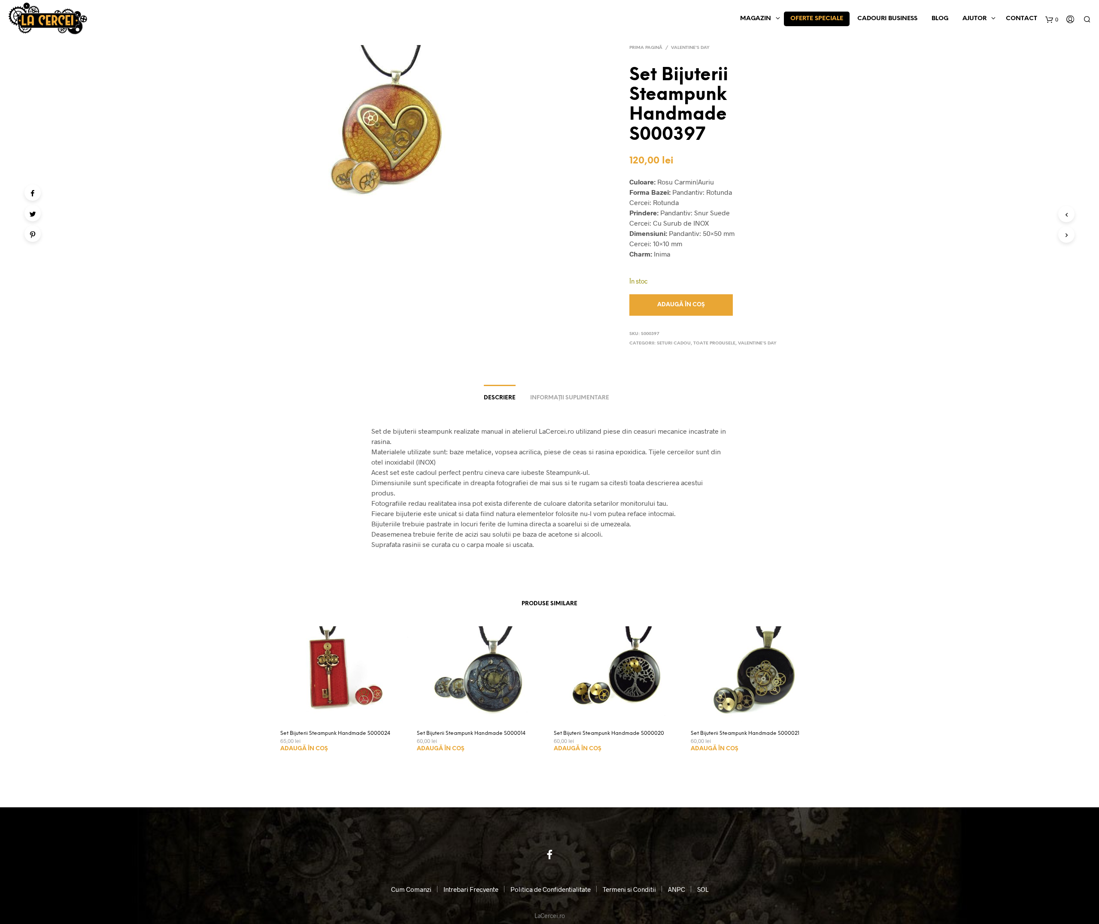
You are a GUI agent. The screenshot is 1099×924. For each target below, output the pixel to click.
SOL (702, 889)
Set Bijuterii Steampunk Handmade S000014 (471, 733)
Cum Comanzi (411, 889)
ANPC (676, 889)
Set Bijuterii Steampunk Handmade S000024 (335, 733)
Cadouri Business (887, 18)
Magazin (755, 18)
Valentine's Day (690, 47)
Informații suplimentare (569, 398)
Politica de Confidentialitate (550, 889)
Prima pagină (645, 47)
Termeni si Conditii (629, 889)
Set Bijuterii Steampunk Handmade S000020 (609, 733)
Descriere (500, 398)
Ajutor (974, 18)
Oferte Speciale (816, 18)
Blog (940, 18)
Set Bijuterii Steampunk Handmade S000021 (745, 733)
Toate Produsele (714, 343)
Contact (1021, 18)
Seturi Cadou (674, 343)
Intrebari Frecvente (470, 889)
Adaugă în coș (304, 749)
